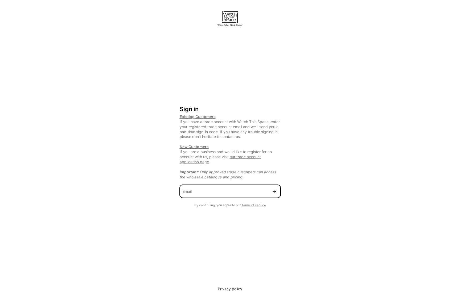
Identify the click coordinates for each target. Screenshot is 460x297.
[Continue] (274, 191)
